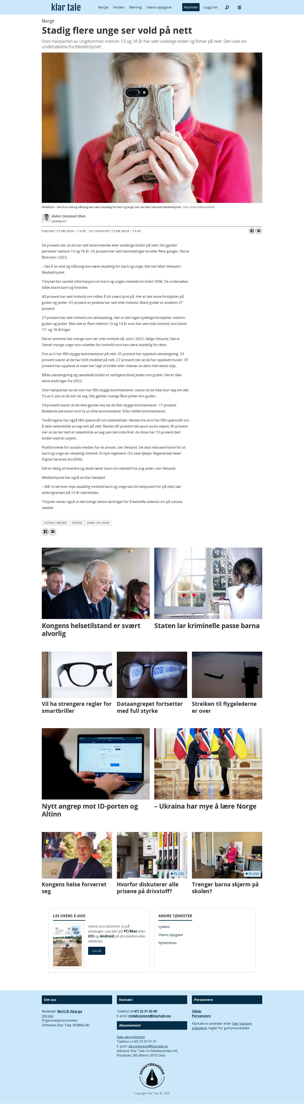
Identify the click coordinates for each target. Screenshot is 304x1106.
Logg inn (210, 7)
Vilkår (197, 1011)
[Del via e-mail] (259, 231)
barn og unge (98, 523)
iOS (91, 936)
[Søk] (227, 7)
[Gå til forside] (66, 7)
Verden (118, 7)
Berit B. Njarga (69, 1011)
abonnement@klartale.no (148, 1046)
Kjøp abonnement (131, 1037)
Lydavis (164, 926)
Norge (103, 7)
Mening (135, 7)
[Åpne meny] (239, 7)
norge (77, 523)
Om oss (47, 1016)
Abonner (191, 7)
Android (107, 936)
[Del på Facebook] (252, 231)
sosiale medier (55, 523)
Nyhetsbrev (167, 943)
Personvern (201, 1016)
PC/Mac (130, 931)
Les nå (96, 951)
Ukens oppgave (158, 7)
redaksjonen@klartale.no (149, 1016)
